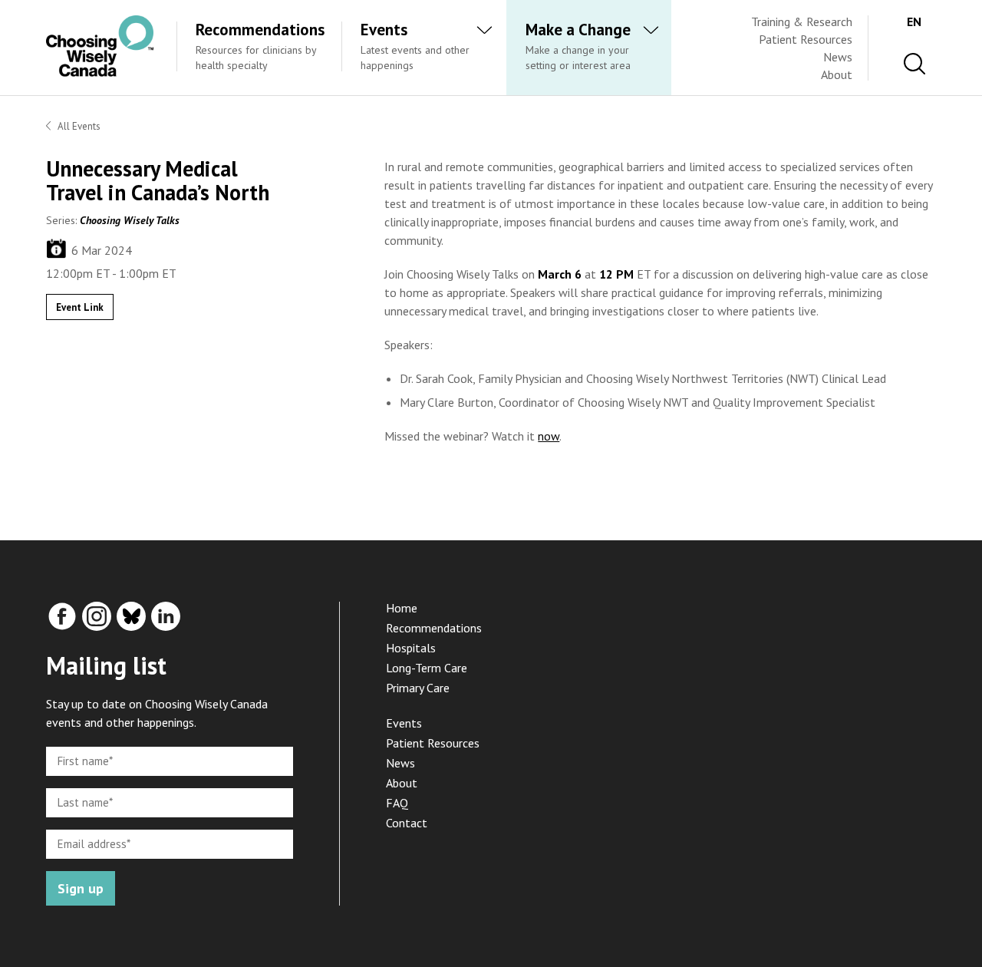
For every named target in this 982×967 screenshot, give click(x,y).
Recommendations (434, 628)
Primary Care (418, 688)
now (548, 436)
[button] (914, 64)
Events (404, 723)
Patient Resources (805, 39)
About (836, 74)
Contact (406, 823)
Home (401, 608)
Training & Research (801, 21)
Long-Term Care (426, 668)
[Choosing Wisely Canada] (99, 72)
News (837, 57)
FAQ (397, 803)
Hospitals (411, 648)
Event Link (80, 307)
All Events (79, 126)
